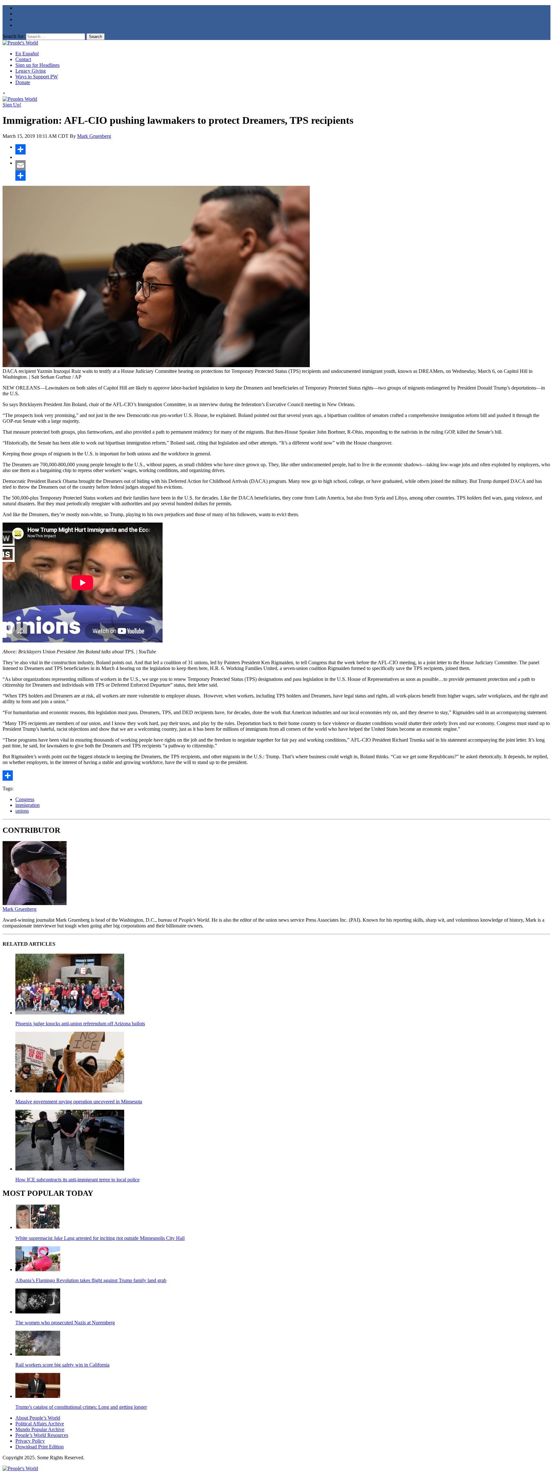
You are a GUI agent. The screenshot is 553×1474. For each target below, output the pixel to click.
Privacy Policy (30, 1441)
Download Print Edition (39, 1446)
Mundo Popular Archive (39, 1429)
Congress (24, 799)
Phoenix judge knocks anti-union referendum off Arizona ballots (80, 1023)
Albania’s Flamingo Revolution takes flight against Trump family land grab (90, 1280)
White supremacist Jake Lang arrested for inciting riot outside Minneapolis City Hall (100, 1238)
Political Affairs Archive (39, 1423)
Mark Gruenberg (94, 136)
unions (22, 811)
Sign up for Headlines (37, 65)
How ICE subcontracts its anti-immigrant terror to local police (77, 1179)
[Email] (282, 165)
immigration (27, 805)
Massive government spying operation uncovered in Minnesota (78, 1101)
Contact (23, 59)
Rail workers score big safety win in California (62, 1365)
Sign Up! (12, 104)
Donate (22, 82)
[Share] (282, 149)
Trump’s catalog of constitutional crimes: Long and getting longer (81, 1407)
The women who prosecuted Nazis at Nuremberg (65, 1322)
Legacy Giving (30, 71)
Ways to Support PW (36, 76)
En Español (27, 53)
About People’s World (37, 1418)
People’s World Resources (41, 1435)
